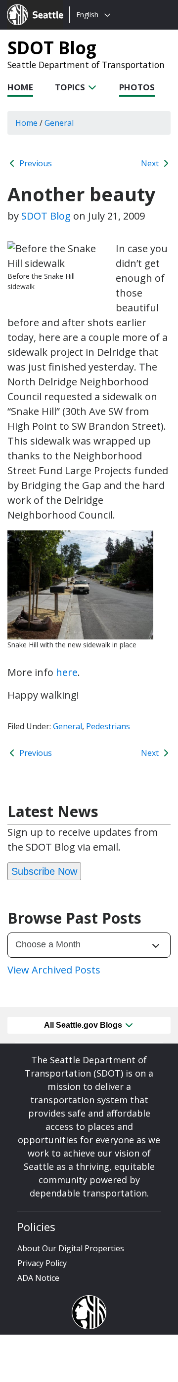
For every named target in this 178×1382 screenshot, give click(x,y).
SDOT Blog (51, 47)
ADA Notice (38, 1277)
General (67, 726)
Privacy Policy (42, 1263)
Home (20, 87)
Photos (137, 87)
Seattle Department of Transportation (86, 65)
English (87, 14)
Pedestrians (108, 726)
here (67, 672)
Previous (34, 163)
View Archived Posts (53, 969)
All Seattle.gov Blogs (84, 1025)
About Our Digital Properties (70, 1248)
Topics (71, 87)
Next (151, 163)
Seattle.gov (27, 5)
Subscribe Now (44, 871)
